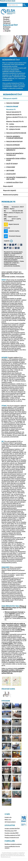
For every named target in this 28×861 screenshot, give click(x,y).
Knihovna (6, 27)
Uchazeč (6, 17)
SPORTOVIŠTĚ (11, 174)
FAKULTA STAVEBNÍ (12, 103)
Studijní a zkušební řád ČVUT (12, 828)
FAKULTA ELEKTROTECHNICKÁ (16, 133)
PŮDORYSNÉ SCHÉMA (8, 276)
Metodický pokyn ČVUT (11, 830)
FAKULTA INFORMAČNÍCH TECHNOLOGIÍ (14, 154)
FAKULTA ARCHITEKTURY (14, 141)
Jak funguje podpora (10, 822)
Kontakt (6, 29)
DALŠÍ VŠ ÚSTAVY (12, 163)
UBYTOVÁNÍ (10, 170)
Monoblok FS (10, 109)
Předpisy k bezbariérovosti (12, 837)
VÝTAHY (15, 272)
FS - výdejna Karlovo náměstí (16, 126)
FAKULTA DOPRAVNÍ (13, 145)
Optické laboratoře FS (13, 114)
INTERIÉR (9, 272)
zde (11, 673)
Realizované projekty (10, 194)
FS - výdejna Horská (13, 129)
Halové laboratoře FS (13, 112)
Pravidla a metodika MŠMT (12, 833)
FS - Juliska (10, 124)
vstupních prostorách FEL (9, 351)
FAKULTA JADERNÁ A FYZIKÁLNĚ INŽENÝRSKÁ (14, 137)
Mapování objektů (9, 190)
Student (6, 19)
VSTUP (4, 272)
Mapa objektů (8, 186)
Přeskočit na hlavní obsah (7, 0)
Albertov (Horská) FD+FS (14, 121)
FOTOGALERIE (20, 276)
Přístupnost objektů (10, 98)
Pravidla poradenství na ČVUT (12, 835)
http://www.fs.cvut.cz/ (11, 216)
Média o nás (8, 819)
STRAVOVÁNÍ (10, 167)
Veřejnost (6, 23)
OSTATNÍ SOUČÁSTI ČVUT (14, 182)
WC (20, 272)
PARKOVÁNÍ (5, 273)
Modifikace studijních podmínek (13, 844)
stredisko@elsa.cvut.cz (19, 598)
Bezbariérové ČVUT (10, 25)
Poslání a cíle (8, 817)
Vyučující (6, 21)
